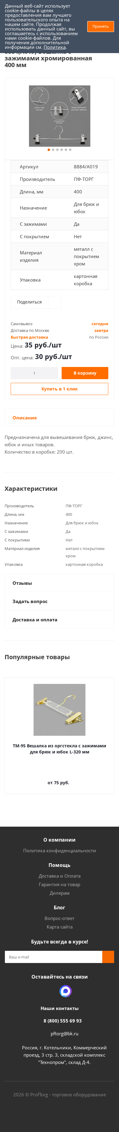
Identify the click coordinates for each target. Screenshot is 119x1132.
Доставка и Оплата (60, 876)
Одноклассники (50, 991)
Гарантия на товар (59, 884)
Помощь (59, 865)
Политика (55, 47)
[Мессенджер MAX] (66, 991)
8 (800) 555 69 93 (63, 1021)
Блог (59, 907)
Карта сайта (60, 927)
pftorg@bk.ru (64, 1033)
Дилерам (60, 893)
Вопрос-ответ (59, 918)
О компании (59, 839)
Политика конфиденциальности (59, 850)
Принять (100, 26)
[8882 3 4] (59, 116)
